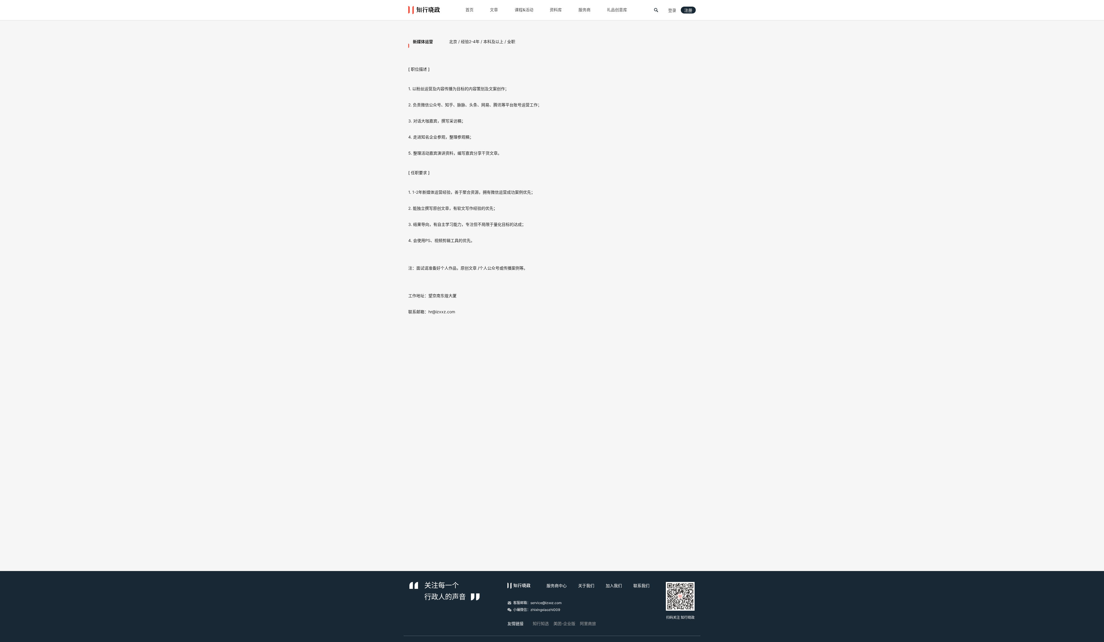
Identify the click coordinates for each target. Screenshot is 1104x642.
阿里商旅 (588, 623)
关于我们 (586, 585)
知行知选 (541, 623)
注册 (688, 10)
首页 (469, 9)
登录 (672, 10)
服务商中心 (557, 585)
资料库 (556, 9)
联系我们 (641, 585)
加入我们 (614, 585)
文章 (494, 9)
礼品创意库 (617, 9)
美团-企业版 (564, 623)
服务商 (584, 9)
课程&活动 (524, 9)
